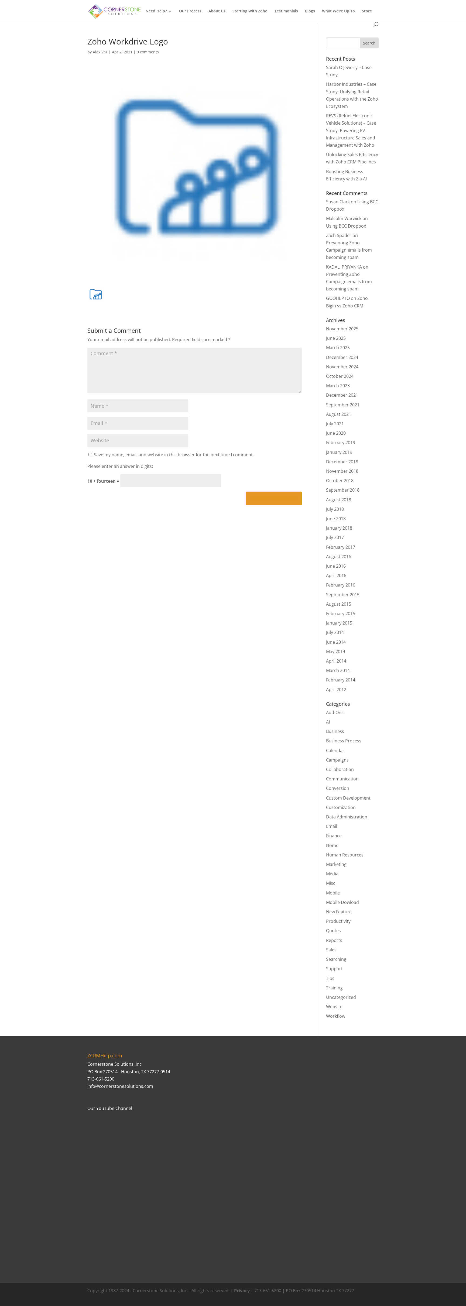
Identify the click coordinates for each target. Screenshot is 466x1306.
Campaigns (337, 760)
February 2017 (340, 547)
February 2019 (340, 442)
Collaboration (340, 769)
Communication (342, 779)
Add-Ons (335, 712)
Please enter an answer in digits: (120, 466)
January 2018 (339, 528)
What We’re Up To (338, 11)
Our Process (190, 11)
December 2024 (342, 357)
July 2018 (335, 509)
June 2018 (336, 519)
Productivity (338, 921)
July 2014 (335, 632)
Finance (334, 836)
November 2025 (342, 329)
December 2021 (342, 395)
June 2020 (336, 433)
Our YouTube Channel (109, 1108)
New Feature (339, 912)
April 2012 (336, 690)
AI (328, 722)
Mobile (333, 893)
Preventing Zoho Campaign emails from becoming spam (349, 250)
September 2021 (342, 405)
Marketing (336, 864)
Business (335, 731)
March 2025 (338, 348)
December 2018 (342, 462)
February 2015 (340, 613)
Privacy (242, 1291)
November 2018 (342, 471)
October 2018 (340, 481)
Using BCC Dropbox (346, 226)
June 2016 (336, 566)
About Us (216, 11)
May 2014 (335, 651)
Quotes (333, 931)
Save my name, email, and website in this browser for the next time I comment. (174, 455)
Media (332, 874)
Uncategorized (341, 997)
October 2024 (340, 376)
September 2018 (342, 490)
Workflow (335, 1016)
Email (331, 826)
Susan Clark (338, 202)
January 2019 (339, 452)
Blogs (310, 11)
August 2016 (338, 557)
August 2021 (338, 414)
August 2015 (338, 604)
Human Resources (345, 855)
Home (332, 845)
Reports (334, 940)
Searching (336, 959)
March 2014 (338, 670)
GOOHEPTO (338, 298)
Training (334, 988)
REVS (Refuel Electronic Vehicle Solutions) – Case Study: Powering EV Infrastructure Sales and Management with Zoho (351, 130)
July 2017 (335, 537)
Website (334, 1007)
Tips (330, 978)
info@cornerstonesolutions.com (120, 1086)
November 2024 (342, 367)
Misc (330, 883)
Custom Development (348, 798)
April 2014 (336, 661)
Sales (331, 950)
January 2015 (339, 623)
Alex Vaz (100, 51)
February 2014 (340, 680)
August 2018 (338, 500)
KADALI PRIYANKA (344, 267)
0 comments (148, 51)
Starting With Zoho (250, 11)
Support (334, 969)
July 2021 (335, 424)
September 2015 (342, 595)
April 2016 (336, 575)
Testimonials (286, 11)
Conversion (337, 788)
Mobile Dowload (342, 902)
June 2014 (336, 642)
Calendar (335, 750)
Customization (341, 807)
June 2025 (336, 338)
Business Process (343, 741)
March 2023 (338, 386)
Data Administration (346, 817)
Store (367, 11)
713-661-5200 (100, 1079)
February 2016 (340, 585)
